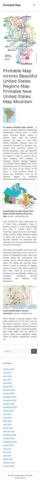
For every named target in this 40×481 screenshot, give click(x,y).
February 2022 (9, 431)
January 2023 (8, 393)
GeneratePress (20, 478)
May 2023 (7, 379)
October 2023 (9, 369)
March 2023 (8, 386)
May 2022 (7, 421)
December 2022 (9, 397)
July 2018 (7, 449)
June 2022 (7, 418)
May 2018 (7, 452)
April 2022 (7, 424)
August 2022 (8, 411)
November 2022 (9, 400)
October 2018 (8, 438)
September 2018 (10, 442)
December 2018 (9, 435)
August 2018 (8, 445)
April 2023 (7, 383)
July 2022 (7, 414)
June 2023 (7, 376)
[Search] (34, 351)
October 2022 (8, 404)
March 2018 (8, 459)
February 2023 (9, 390)
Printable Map (12, 5)
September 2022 (10, 407)
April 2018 (7, 456)
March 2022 (8, 428)
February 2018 (9, 462)
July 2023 (7, 373)
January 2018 (8, 466)
